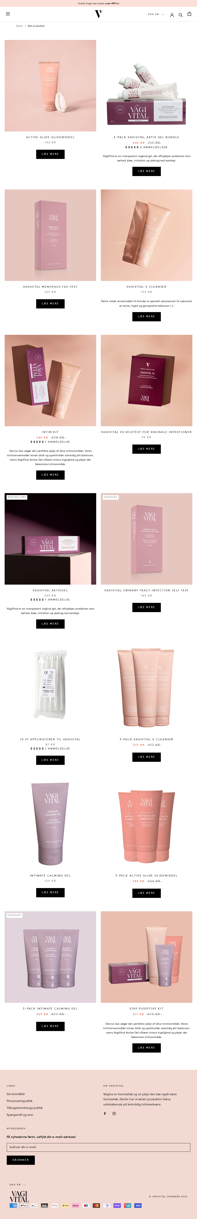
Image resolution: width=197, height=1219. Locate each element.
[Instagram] (114, 1113)
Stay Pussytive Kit (146, 1008)
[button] (132, 147)
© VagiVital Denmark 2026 (168, 1197)
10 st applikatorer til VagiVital (50, 739)
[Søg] (181, 15)
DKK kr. (154, 14)
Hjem (19, 26)
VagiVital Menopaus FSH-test (50, 287)
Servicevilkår (16, 1094)
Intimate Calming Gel (50, 875)
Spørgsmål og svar (20, 1115)
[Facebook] (104, 1113)
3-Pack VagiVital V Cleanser (147, 739)
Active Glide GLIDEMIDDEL (50, 137)
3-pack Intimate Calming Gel (50, 1008)
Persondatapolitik (20, 1101)
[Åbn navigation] (8, 14)
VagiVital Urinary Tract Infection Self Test (146, 590)
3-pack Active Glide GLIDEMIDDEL (146, 875)
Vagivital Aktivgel (50, 590)
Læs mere (50, 154)
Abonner (20, 1160)
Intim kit (50, 432)
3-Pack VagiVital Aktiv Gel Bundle (146, 137)
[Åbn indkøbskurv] (189, 14)
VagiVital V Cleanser (147, 287)
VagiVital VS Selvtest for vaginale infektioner (146, 432)
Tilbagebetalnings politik (25, 1108)
